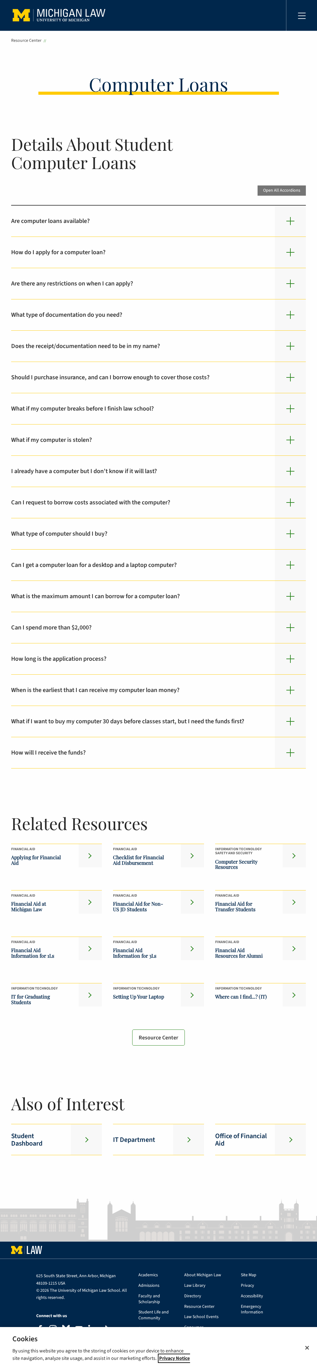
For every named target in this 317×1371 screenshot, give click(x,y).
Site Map (248, 1275)
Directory (192, 1296)
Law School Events (201, 1317)
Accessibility (252, 1296)
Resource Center (26, 40)
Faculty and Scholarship (149, 1299)
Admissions (148, 1286)
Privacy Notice (174, 1358)
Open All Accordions (281, 190)
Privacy (247, 1286)
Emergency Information (252, 1310)
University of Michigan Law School (61, 15)
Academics (148, 1275)
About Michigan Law (202, 1275)
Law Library (195, 1286)
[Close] (307, 1348)
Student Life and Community (153, 1315)
